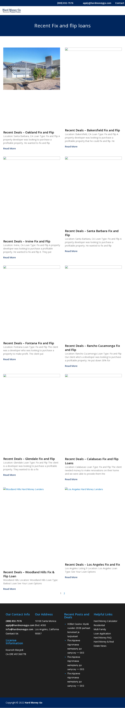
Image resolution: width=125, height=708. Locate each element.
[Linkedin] (120, 703)
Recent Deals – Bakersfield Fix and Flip (92, 130)
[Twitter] (107, 703)
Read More (9, 148)
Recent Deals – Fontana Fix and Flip (28, 343)
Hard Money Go (33, 702)
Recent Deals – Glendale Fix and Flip (29, 459)
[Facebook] (101, 703)
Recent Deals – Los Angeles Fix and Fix (92, 564)
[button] (121, 10)
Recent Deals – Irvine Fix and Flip (26, 241)
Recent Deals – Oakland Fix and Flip (28, 132)
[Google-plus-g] (113, 703)
